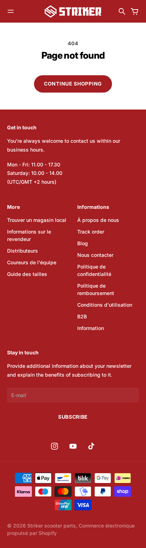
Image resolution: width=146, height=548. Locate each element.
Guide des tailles (27, 274)
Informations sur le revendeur (29, 235)
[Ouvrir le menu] (10, 11)
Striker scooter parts (51, 526)
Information (90, 328)
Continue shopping (73, 84)
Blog (82, 243)
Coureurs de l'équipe (31, 262)
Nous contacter (95, 255)
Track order (90, 232)
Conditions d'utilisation (104, 305)
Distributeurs (22, 251)
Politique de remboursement (95, 289)
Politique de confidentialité (94, 270)
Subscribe (73, 417)
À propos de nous (98, 220)
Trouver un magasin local (36, 220)
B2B (82, 316)
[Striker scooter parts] (73, 11)
